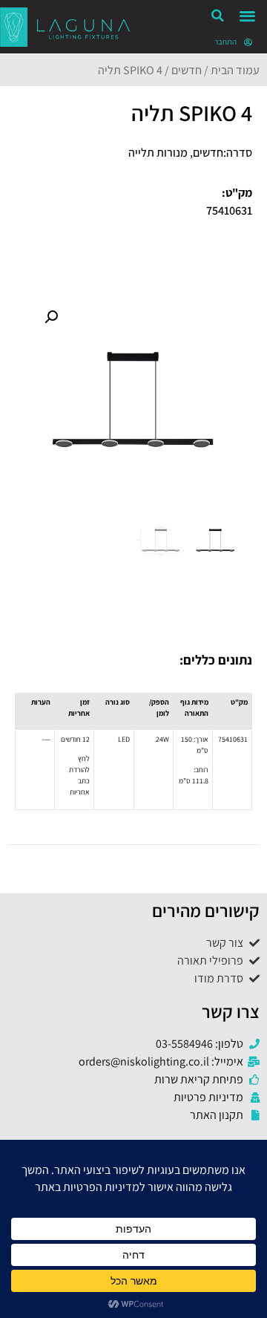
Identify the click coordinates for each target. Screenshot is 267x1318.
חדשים (186, 70)
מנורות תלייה (158, 152)
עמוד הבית (235, 70)
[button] (247, 15)
